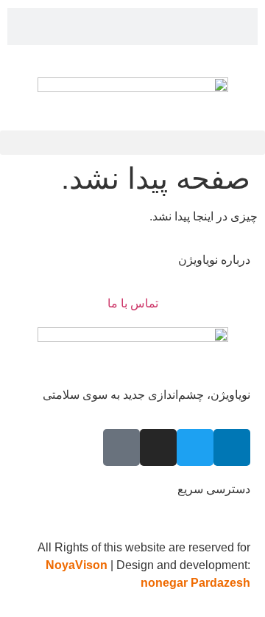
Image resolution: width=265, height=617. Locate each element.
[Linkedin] (231, 447)
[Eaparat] (121, 447)
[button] (132, 142)
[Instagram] (158, 447)
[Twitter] (195, 447)
